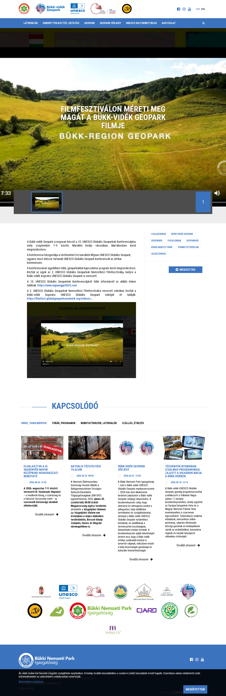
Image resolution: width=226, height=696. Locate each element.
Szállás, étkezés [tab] (133, 423)
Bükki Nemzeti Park (161, 247)
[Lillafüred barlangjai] (56, 610)
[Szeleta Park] (35, 610)
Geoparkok (192, 240)
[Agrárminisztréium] (41, 591)
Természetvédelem (188, 247)
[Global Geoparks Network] (95, 591)
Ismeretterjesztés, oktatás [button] (61, 23)
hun (198, 9)
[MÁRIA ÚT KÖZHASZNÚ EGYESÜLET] (113, 629)
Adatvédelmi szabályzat (31, 681)
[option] (46, 202)
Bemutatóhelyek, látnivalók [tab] (99, 423)
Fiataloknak (174, 240)
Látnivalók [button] (31, 23)
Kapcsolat (169, 23)
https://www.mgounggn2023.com (57, 285)
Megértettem (195, 689)
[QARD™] (147, 610)
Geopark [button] (89, 23)
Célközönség (158, 253)
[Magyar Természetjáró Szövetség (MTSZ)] (169, 610)
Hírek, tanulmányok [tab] (33, 423)
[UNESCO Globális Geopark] (68, 591)
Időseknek (156, 240)
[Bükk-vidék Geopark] (188, 591)
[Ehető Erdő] (191, 610)
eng (203, 9)
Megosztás (187, 269)
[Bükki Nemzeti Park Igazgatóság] (101, 610)
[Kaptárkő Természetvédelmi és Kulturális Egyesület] (121, 591)
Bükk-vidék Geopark (182, 234)
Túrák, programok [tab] (63, 423)
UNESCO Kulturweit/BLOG (141, 23)
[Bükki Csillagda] (167, 591)
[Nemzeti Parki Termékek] (144, 591)
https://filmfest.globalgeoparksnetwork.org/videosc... (60, 298)
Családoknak (158, 234)
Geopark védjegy (110, 23)
